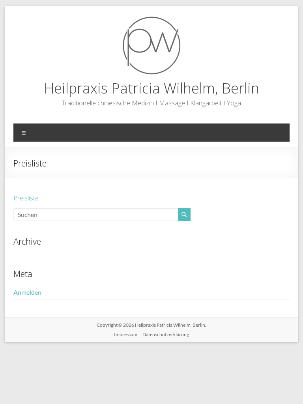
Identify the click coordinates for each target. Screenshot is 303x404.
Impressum (125, 334)
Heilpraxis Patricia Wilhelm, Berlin (151, 88)
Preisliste (26, 198)
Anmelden (27, 292)
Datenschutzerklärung (165, 334)
